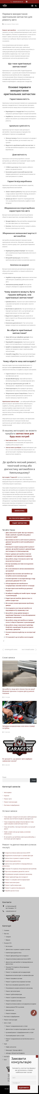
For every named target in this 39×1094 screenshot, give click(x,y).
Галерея (8, 937)
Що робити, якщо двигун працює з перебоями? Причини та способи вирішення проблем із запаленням (20, 615)
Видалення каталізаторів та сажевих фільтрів (19, 855)
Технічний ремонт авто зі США (15, 1035)
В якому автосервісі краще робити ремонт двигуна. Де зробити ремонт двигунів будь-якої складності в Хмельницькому (20, 549)
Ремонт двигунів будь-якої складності (16, 877)
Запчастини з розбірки (13, 447)
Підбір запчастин (11, 1047)
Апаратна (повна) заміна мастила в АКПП (17, 853)
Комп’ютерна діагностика (13, 861)
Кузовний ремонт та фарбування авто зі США (19, 1032)
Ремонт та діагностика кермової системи (18, 982)
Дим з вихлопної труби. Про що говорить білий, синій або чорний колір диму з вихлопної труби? (19, 535)
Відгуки (8, 940)
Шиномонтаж (10, 1010)
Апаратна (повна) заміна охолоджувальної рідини (21, 1004)
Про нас (6, 933)
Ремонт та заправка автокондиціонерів (17, 880)
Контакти (7, 1056)
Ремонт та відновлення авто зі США (16, 1026)
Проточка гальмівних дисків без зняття (17, 871)
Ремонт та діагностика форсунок (15, 888)
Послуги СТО (7, 943)
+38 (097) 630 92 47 (18, 2)
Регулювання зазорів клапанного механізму (18, 874)
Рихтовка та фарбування (11, 805)
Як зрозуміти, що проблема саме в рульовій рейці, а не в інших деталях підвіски (19, 838)
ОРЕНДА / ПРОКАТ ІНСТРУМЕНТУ (15, 1053)
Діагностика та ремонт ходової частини (17, 858)
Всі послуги (9, 946)
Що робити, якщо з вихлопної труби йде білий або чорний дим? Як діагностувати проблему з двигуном (19, 627)
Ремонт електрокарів (10, 802)
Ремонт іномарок (11, 1013)
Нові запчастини (11, 440)
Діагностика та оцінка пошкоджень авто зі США (20, 1029)
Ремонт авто (15, 24)
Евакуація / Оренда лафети (14, 1050)
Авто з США (7, 1023)
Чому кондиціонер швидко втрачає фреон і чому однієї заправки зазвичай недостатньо (19, 823)
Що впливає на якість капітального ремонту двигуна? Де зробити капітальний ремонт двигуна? (20, 542)
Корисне (6, 795)
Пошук (4, 777)
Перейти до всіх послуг (12, 891)
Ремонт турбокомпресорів (13, 885)
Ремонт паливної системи (13, 1001)
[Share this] (3, 641)
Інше (5, 1044)
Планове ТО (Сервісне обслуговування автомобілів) (20, 869)
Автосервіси (7, 24)
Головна (6, 930)
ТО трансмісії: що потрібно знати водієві (19, 637)
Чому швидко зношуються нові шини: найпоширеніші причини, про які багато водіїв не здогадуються (20, 818)
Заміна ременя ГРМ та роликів (15, 1007)
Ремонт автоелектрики (12, 882)
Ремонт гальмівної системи (14, 978)
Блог (5, 1059)
